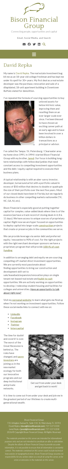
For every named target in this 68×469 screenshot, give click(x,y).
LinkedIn (15, 314)
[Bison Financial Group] (34, 8)
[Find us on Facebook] (29, 44)
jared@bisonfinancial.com (32, 429)
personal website (21, 299)
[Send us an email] (24, 44)
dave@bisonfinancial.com (32, 426)
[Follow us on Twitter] (34, 44)
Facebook (16, 317)
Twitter (15, 324)
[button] (34, 54)
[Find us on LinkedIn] (39, 44)
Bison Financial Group (34, 23)
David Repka (22, 73)
